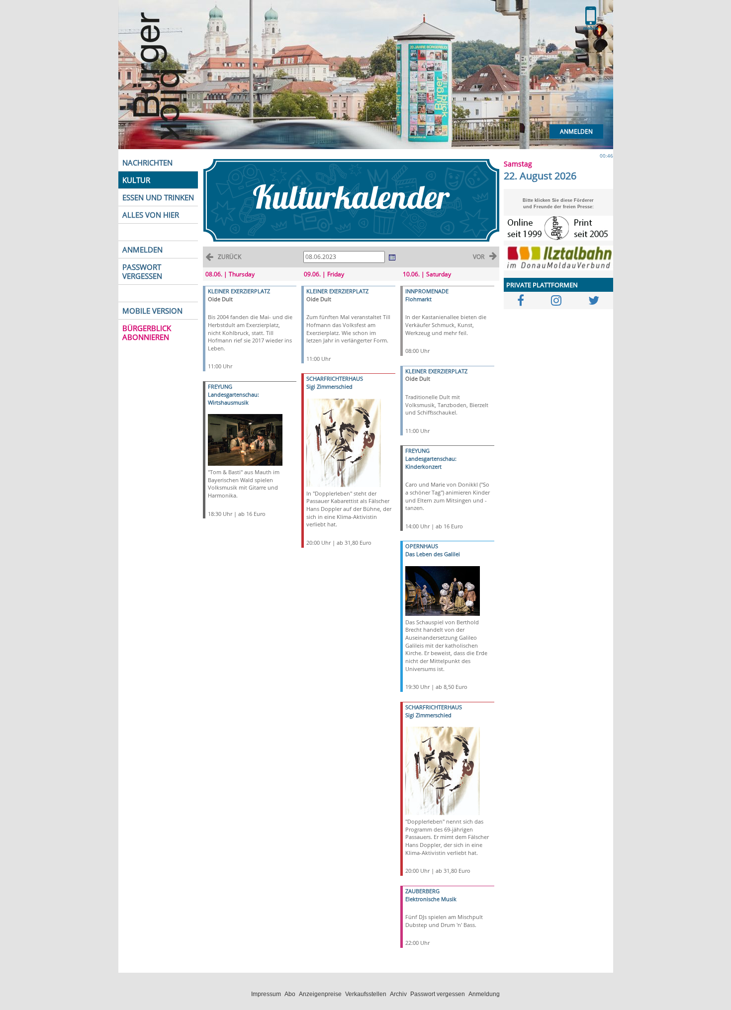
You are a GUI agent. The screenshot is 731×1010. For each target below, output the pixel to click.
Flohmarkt (418, 299)
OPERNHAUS (421, 546)
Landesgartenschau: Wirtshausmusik (233, 398)
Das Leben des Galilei (432, 554)
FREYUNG (220, 386)
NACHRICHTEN (147, 163)
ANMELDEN (142, 249)
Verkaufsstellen (365, 994)
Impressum (266, 994)
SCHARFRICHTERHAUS (334, 378)
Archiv (398, 994)
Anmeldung (484, 994)
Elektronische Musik (431, 899)
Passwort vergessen (437, 994)
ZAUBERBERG (422, 891)
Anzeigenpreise (320, 994)
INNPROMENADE (427, 291)
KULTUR (136, 180)
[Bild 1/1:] (245, 439)
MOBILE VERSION (152, 311)
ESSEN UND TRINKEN (158, 197)
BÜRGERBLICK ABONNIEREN (146, 332)
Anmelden (576, 131)
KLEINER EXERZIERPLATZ (239, 291)
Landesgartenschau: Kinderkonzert (431, 462)
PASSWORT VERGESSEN (142, 271)
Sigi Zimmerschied (329, 386)
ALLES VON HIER (150, 215)
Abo (289, 994)
